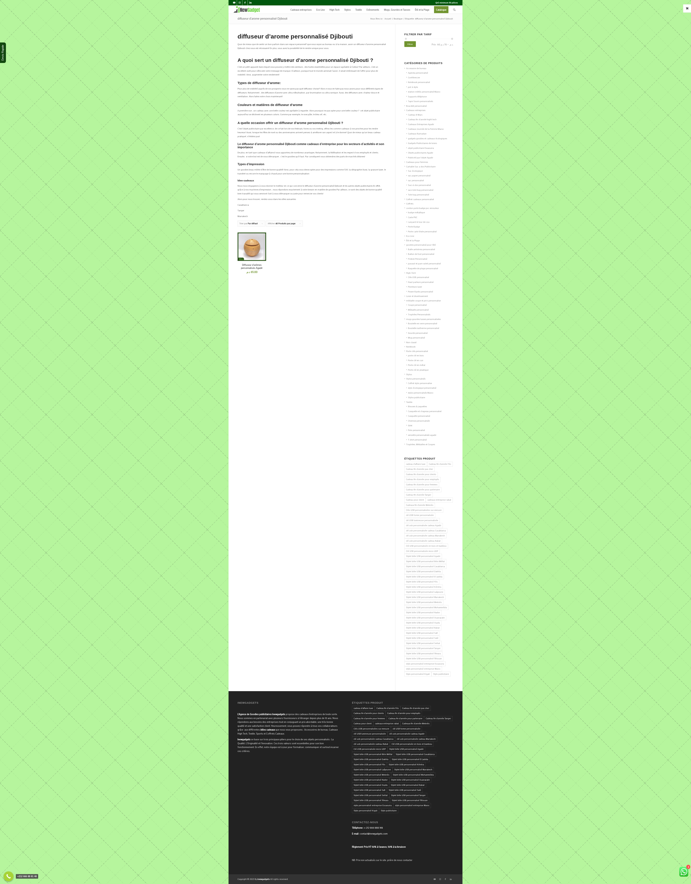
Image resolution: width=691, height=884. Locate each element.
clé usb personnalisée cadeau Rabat (423, 541)
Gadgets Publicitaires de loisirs (422, 143)
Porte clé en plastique (418, 369)
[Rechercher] (454, 10)
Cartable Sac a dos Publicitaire (420, 166)
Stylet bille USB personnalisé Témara (423, 653)
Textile (409, 402)
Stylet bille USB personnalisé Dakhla (423, 571)
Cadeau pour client (415, 500)
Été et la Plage (413, 240)
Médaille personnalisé (418, 309)
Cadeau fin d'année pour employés (422, 479)
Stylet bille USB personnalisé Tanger (423, 648)
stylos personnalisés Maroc (420, 392)
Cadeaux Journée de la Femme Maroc (426, 128)
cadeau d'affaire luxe (415, 464)
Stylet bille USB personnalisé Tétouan (424, 658)
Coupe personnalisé (417, 304)
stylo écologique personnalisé (422, 387)
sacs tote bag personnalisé (420, 189)
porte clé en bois (416, 355)
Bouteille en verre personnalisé (422, 323)
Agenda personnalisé (418, 72)
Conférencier (414, 77)
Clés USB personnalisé (418, 277)
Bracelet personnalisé (416, 105)
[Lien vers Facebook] (245, 2)
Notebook (410, 346)
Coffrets (409, 203)
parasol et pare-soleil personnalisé (424, 263)
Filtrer (410, 44)
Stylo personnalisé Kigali (418, 674)
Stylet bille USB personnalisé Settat (423, 643)
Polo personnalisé (416, 430)
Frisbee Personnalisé (417, 258)
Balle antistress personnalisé (421, 249)
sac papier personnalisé (419, 175)
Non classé (411, 342)
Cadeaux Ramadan (417, 133)
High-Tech (411, 272)
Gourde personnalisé (418, 332)
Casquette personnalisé (419, 415)
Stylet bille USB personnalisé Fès (422, 581)
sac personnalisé (416, 180)
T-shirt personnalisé (417, 439)
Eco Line (410, 235)
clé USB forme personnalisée (420, 515)
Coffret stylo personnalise (420, 383)
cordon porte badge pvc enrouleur (422, 208)
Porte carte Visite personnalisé (422, 231)
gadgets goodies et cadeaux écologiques (427, 138)
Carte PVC (412, 217)
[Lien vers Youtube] (234, 2)
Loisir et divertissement (417, 296)
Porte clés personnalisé (417, 351)
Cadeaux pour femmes (417, 161)
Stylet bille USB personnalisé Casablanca (425, 566)
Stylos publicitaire (416, 397)
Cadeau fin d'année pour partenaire (423, 489)
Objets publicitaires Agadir (420, 152)
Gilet (410, 425)
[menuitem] (301, 10)
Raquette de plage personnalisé (423, 268)
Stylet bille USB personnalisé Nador (423, 612)
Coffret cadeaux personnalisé (420, 199)
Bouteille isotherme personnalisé (423, 328)
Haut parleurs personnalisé (420, 282)
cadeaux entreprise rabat (439, 500)
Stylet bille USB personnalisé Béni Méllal (425, 561)
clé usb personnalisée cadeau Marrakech (425, 535)
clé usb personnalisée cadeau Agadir (423, 525)
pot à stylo (413, 86)
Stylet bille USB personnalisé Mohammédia (426, 607)
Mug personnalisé (416, 337)
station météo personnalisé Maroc (424, 91)
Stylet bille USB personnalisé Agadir (423, 556)
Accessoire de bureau (416, 68)
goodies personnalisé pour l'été (421, 244)
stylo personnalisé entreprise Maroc (423, 669)
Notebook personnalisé (419, 82)
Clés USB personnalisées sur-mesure (424, 510)
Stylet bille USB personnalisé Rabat (423, 628)
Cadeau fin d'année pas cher (419, 469)
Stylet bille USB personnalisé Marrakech (425, 597)
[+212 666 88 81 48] (8, 876)
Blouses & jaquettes (417, 406)
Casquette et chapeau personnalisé (424, 411)
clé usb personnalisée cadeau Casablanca (426, 530)
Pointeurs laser (415, 286)
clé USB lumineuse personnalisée (422, 520)
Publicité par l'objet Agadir (420, 157)
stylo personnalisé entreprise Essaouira (425, 664)
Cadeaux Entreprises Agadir (421, 124)
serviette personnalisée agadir (422, 434)
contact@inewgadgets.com (374, 833)
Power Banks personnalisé (420, 291)
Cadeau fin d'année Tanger (418, 495)
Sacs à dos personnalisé (419, 185)
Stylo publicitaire (441, 674)
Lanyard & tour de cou (419, 221)
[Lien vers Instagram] (239, 2)
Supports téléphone (417, 96)
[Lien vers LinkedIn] (250, 2)
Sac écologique (415, 170)
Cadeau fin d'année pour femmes (421, 484)
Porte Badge (414, 226)
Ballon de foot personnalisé (421, 253)
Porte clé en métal (416, 364)
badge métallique (416, 212)
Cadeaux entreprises (415, 110)
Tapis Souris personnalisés (420, 101)
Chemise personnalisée (419, 420)
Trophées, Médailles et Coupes (420, 444)
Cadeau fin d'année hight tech (422, 119)
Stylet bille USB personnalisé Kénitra (423, 587)
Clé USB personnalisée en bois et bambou (426, 546)
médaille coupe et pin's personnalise (423, 300)
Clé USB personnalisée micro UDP (422, 551)
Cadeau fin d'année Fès (440, 464)
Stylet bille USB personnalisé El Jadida (424, 576)
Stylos (409, 374)
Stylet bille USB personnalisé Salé (422, 638)
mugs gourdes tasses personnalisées (423, 319)
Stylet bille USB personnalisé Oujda (423, 622)
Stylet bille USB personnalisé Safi (422, 633)
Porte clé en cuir (415, 360)
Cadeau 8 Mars (415, 114)
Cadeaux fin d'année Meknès (419, 505)
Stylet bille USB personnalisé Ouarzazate (425, 617)
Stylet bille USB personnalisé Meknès (424, 602)
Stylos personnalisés (415, 378)
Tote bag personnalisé (418, 194)
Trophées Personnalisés (419, 314)
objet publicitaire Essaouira (421, 147)
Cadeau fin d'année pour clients (421, 474)
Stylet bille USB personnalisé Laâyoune (424, 592)
